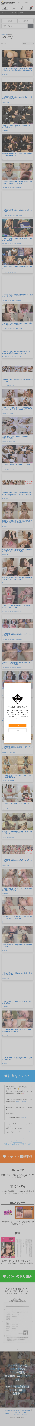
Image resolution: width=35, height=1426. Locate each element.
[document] (17, 713)
